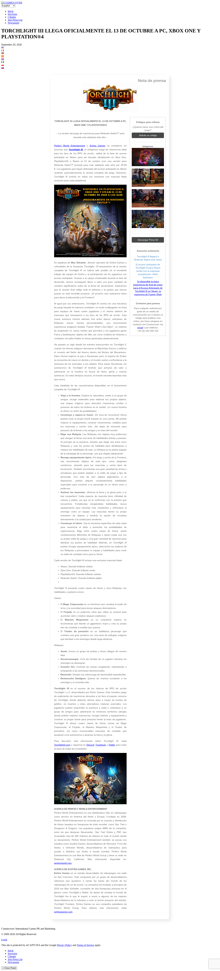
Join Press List (15, 20)
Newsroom (13, 22)
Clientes (12, 17)
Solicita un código (148, 135)
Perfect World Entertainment (69, 145)
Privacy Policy (64, 945)
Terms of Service (85, 945)
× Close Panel (9, 968)
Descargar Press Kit (148, 240)
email (140, 327)
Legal (4, 939)
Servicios (12, 14)
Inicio (11, 11)
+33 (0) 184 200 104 (147, 331)
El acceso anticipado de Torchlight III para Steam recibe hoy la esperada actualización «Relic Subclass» (147, 271)
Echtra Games (97, 145)
